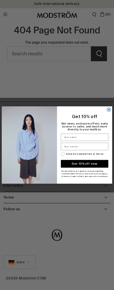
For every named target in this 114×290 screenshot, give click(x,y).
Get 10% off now (84, 164)
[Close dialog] (109, 110)
